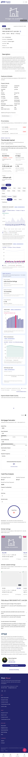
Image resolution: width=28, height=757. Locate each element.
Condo (15, 199)
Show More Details (14, 466)
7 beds (18, 190)
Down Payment (4, 431)
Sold (3, 185)
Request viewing (14, 665)
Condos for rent (4, 717)
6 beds (13, 190)
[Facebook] (5, 691)
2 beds (19, 188)
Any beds (4, 188)
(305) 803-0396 (11, 661)
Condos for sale (4, 702)
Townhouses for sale (5, 704)
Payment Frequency (5, 453)
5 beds (8, 190)
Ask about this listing (14, 669)
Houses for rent (4, 712)
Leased (8, 185)
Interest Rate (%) (5, 439)
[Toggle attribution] (25, 415)
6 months (4, 196)
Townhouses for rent (5, 719)
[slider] (6, 435)
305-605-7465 (4, 687)
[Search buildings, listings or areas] (24, 2)
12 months (9, 196)
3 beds (24, 188)
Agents (2, 740)
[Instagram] (2, 691)
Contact (3, 742)
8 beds (24, 190)
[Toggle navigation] (26, 2)
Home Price (3, 426)
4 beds (3, 190)
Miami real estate (4, 697)
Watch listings (4, 732)
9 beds (3, 193)
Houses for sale (4, 699)
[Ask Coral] (24, 750)
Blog (2, 734)
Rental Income (4, 499)
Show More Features (5, 116)
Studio (9, 188)
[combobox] (14, 450)
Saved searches (4, 730)
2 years (14, 196)
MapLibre (22, 415)
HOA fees (3, 493)
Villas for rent (4, 715)
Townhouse (4, 202)
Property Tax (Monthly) (6, 487)
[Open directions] (20, 31)
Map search (3, 725)
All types (9, 199)
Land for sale (4, 706)
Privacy (2, 750)
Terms (6, 750)
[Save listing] (20, 537)
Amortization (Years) (5, 448)
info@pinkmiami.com (12, 687)
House (20, 199)
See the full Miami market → (21, 391)
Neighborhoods (4, 727)
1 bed (14, 188)
